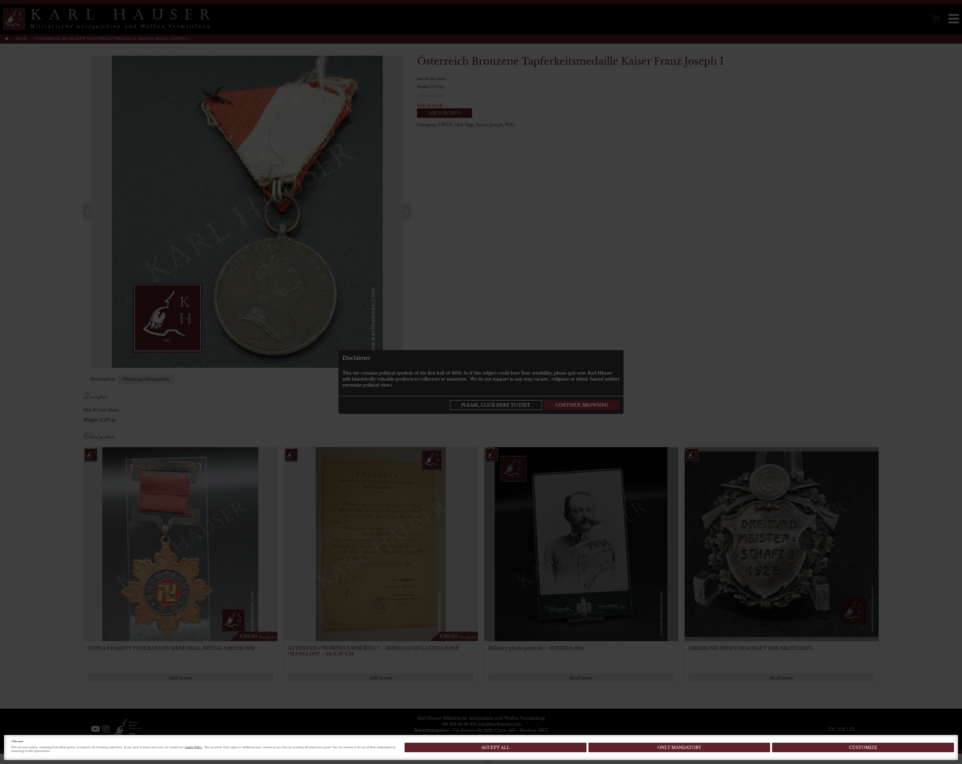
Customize (863, 747)
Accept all (495, 747)
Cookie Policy (194, 747)
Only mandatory (679, 747)
